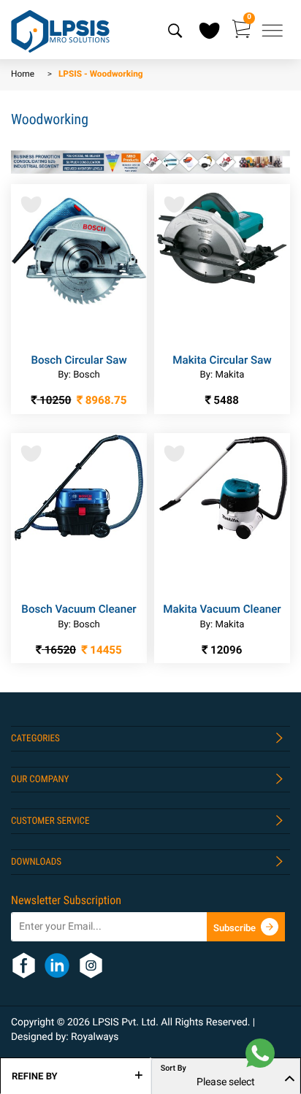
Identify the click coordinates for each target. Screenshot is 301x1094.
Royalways (94, 1037)
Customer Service (50, 821)
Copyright (34, 1022)
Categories (35, 738)
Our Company (40, 779)
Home (22, 74)
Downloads (36, 862)
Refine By (35, 1076)
